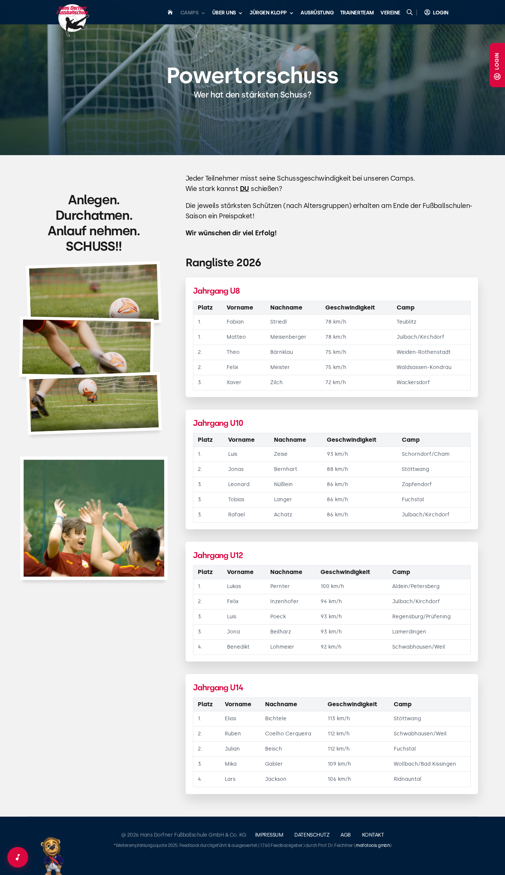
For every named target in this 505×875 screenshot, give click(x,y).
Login (497, 61)
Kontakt (373, 835)
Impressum (269, 835)
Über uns (224, 13)
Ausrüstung (317, 13)
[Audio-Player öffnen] (17, 857)
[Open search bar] (410, 12)
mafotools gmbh (373, 845)
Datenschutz (311, 835)
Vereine (390, 13)
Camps (189, 13)
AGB (345, 835)
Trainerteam (357, 13)
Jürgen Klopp (268, 13)
